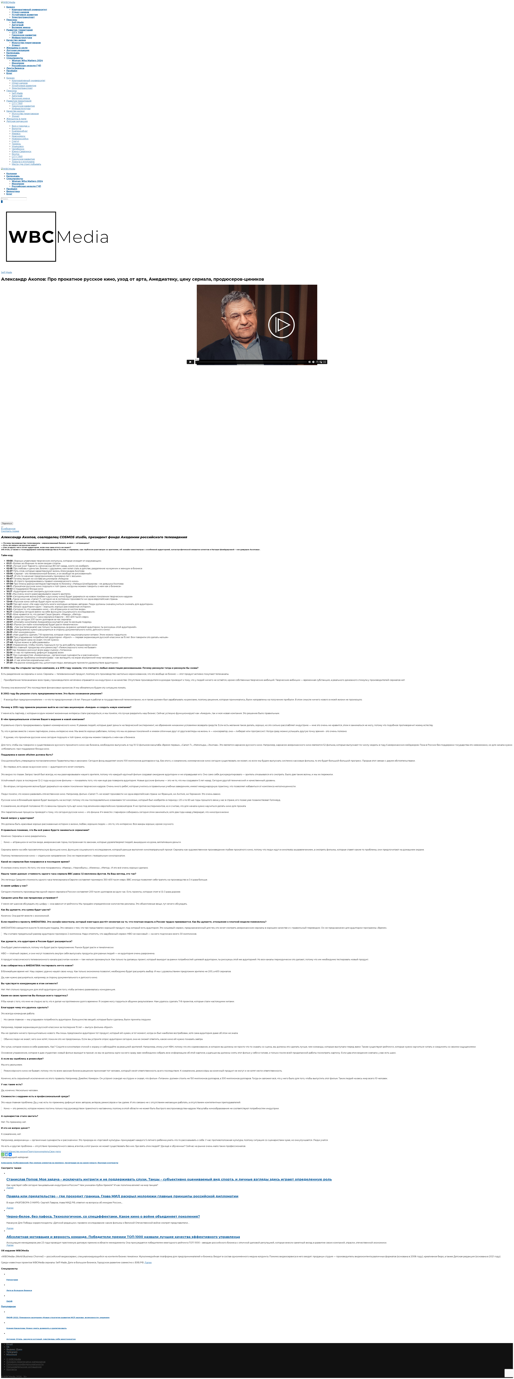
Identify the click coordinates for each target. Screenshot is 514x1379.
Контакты (11, 1369)
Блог (9, 73)
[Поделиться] (2, 526)
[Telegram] (6, 1154)
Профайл (11, 70)
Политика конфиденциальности (25, 1364)
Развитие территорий (19, 30)
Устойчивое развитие (25, 14)
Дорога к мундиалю (23, 161)
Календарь (13, 53)
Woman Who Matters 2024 (27, 60)
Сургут (15, 141)
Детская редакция (17, 50)
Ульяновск (18, 146)
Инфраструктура (22, 37)
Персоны (11, 20)
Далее (10, 1187)
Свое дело (55, 1151)
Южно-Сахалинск (21, 151)
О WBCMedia (13, 1359)
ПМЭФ (9, 1301)
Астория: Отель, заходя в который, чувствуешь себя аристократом (41, 1339)
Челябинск (18, 149)
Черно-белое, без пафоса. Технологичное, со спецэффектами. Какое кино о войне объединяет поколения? (103, 1216)
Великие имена (21, 27)
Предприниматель (38, 1151)
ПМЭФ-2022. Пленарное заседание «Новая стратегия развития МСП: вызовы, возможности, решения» (58, 1317)
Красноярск (18, 136)
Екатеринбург (20, 131)
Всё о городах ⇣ (21, 126)
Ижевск (16, 133)
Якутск (15, 154)
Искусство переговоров (26, 42)
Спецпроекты (14, 58)
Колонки (11, 55)
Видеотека (13, 191)
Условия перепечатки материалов (25, 1361)
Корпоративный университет (29, 9)
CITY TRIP (17, 32)
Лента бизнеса (15, 68)
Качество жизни (16, 40)
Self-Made (18, 22)
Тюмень (16, 144)
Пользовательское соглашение (24, 1367)
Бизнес (10, 7)
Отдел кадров (20, 12)
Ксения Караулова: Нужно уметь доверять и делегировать (36, 1328)
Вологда (16, 128)
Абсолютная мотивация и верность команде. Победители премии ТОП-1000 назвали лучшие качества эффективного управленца (123, 1237)
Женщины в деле (17, 48)
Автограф (18, 25)
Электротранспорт (23, 17)
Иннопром (18, 63)
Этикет (16, 45)
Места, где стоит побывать (26, 164)
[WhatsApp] (2, 1154)
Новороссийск (20, 138)
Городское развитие (24, 35)
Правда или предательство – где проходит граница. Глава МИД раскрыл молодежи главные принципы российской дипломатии (122, 1196)
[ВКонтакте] (10, 1154)
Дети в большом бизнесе (19, 1290)
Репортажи (12, 1280)
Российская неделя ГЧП (26, 65)
